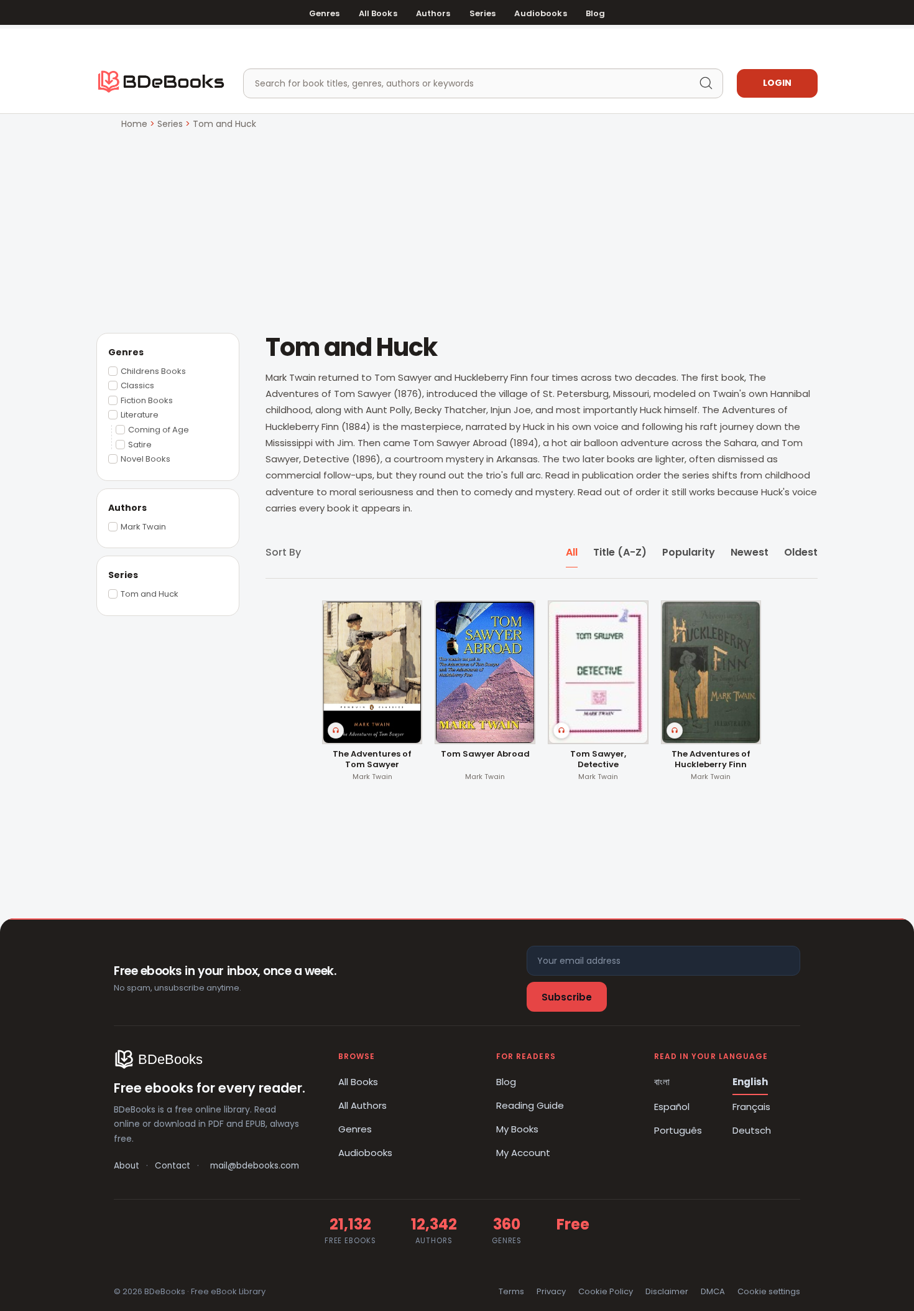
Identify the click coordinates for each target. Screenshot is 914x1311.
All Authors (362, 1105)
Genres (324, 13)
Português (678, 1130)
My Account (523, 1152)
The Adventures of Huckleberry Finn (711, 759)
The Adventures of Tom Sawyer (372, 759)
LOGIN (777, 83)
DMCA (713, 1291)
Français (751, 1106)
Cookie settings (768, 1291)
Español (672, 1106)
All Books (378, 13)
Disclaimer (666, 1291)
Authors (433, 13)
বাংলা (662, 1081)
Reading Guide (530, 1105)
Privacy (551, 1291)
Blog (596, 13)
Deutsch (751, 1130)
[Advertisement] (457, 225)
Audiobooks (540, 13)
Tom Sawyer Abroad (485, 754)
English (750, 1081)
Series (482, 13)
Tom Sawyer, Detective (598, 759)
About (126, 1166)
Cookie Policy (605, 1291)
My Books (517, 1129)
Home (134, 124)
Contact (172, 1166)
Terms (511, 1291)
